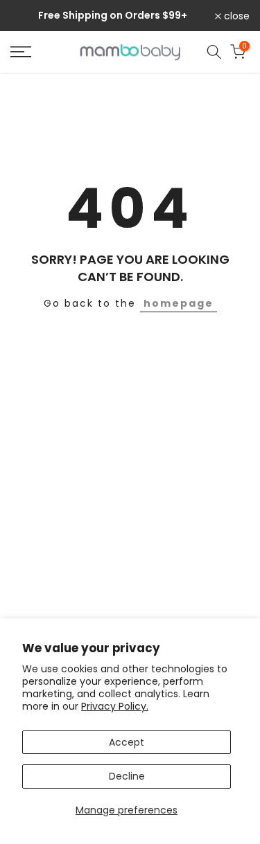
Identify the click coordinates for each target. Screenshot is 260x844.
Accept (126, 742)
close (235, 16)
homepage (179, 303)
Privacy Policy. (114, 706)
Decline (127, 776)
